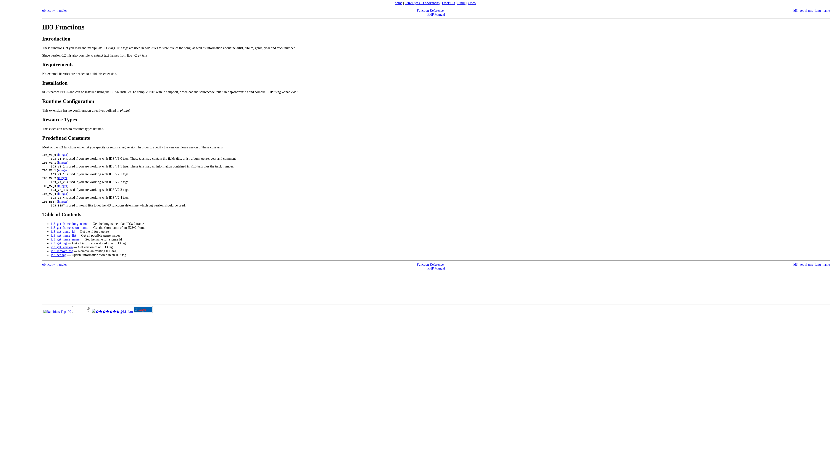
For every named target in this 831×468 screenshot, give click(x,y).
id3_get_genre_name (65, 239)
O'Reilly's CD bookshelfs (422, 3)
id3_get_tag (59, 243)
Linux (461, 3)
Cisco (472, 3)
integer (62, 154)
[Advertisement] (19, 232)
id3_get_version (62, 247)
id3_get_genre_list (63, 235)
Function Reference (430, 10)
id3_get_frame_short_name (69, 227)
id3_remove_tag (62, 251)
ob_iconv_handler (54, 10)
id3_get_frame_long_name (811, 10)
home (398, 3)
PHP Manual (436, 14)
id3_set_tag (58, 255)
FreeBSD (448, 3)
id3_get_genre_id (63, 231)
